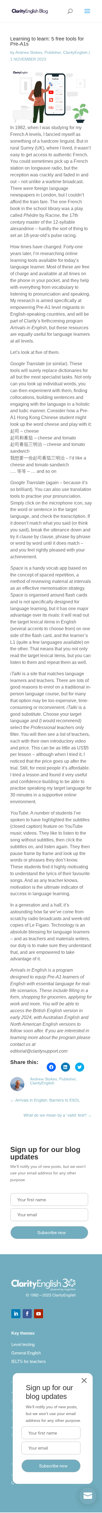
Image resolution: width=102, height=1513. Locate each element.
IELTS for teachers (28, 1361)
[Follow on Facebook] (27, 1313)
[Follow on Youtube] (38, 1313)
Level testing (23, 1344)
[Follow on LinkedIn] (15, 1313)
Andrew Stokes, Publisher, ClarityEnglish (51, 52)
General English (26, 1352)
